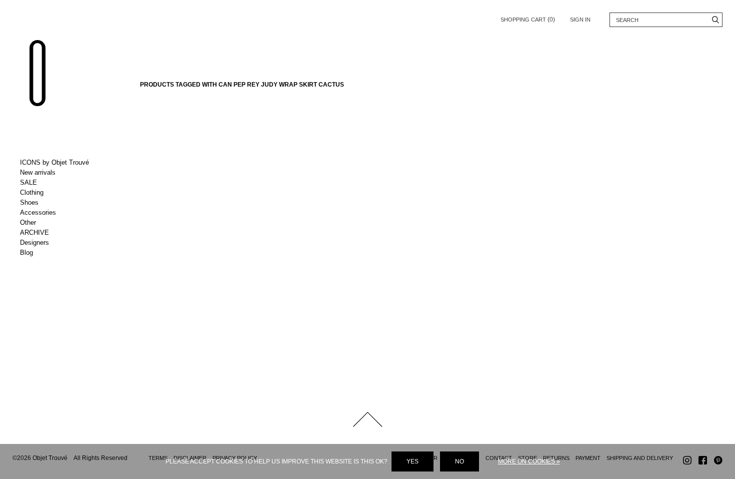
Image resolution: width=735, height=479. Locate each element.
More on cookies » (529, 461)
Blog (26, 252)
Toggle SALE (61, 183)
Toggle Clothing (61, 193)
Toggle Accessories (61, 213)
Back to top (367, 419)
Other (28, 222)
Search (715, 20)
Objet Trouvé (37, 73)
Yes (412, 461)
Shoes (29, 202)
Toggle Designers (61, 243)
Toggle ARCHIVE (61, 233)
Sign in (580, 20)
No (459, 461)
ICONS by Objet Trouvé (54, 162)
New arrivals (38, 172)
